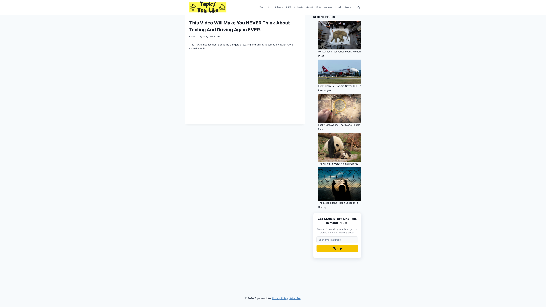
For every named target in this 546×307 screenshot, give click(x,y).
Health (310, 7)
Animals (298, 7)
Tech (262, 7)
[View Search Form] (358, 7)
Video (218, 36)
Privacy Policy (280, 298)
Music (338, 7)
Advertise (295, 298)
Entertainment (324, 7)
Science (278, 7)
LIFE (288, 7)
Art (269, 7)
